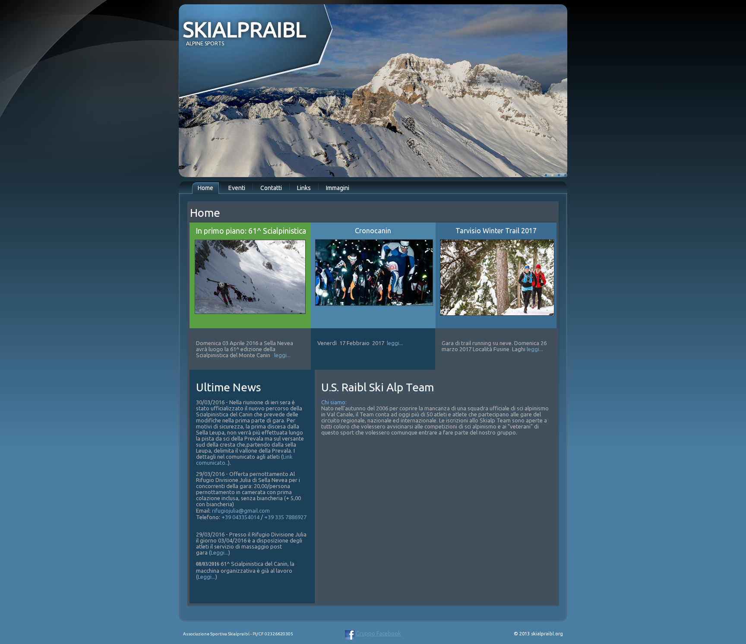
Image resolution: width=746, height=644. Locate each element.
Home (205, 187)
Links (304, 187)
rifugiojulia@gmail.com (241, 511)
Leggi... (219, 552)
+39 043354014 (240, 517)
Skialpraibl (244, 29)
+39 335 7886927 (285, 517)
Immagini (337, 187)
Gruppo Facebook (378, 633)
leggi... (282, 355)
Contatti (271, 187)
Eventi (236, 187)
